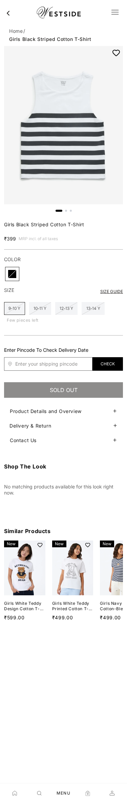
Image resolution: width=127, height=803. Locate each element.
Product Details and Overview (46, 411)
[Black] (12, 274)
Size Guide (111, 291)
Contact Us (23, 440)
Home (16, 31)
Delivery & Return (30, 426)
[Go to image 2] (66, 211)
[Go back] (8, 13)
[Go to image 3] (71, 211)
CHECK (108, 363)
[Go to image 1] (59, 211)
